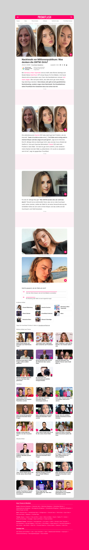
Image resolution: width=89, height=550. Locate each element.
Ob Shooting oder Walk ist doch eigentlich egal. (39, 298)
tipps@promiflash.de (44, 325)
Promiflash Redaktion (37, 65)
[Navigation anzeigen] (17, 17)
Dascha (37, 135)
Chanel (51, 144)
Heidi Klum (34, 75)
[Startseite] (44, 17)
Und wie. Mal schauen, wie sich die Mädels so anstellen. (41, 293)
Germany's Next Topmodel (32, 72)
